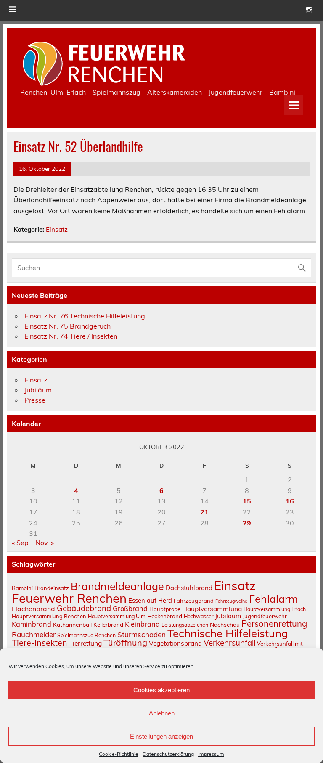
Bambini (22, 588)
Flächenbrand (33, 608)
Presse (34, 400)
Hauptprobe (164, 609)
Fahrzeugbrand (194, 600)
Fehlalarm (273, 598)
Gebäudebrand (84, 608)
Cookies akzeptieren (161, 690)
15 (247, 501)
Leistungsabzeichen (185, 625)
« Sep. (21, 542)
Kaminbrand (31, 624)
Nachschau (225, 624)
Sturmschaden (141, 634)
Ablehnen (162, 713)
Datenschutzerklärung (168, 754)
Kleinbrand (142, 624)
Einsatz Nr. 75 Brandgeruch (67, 326)
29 (247, 523)
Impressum (211, 754)
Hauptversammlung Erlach (275, 609)
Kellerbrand (108, 624)
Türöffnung (125, 642)
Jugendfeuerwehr (265, 616)
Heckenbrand (164, 616)
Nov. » (44, 542)
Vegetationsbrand (175, 643)
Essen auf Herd (150, 600)
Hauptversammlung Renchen (49, 616)
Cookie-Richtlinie (118, 754)
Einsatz (57, 229)
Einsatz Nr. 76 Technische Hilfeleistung (84, 316)
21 (204, 512)
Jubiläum (38, 390)
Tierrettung (85, 643)
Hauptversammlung (212, 608)
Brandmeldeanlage (117, 586)
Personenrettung (274, 623)
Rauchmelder (34, 634)
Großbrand (130, 608)
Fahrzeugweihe (231, 601)
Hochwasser (198, 616)
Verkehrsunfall (229, 643)
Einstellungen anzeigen (161, 736)
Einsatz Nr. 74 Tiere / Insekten (70, 336)
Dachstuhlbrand (189, 588)
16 (290, 501)
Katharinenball (72, 624)
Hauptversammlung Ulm (117, 616)
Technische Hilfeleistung (227, 633)
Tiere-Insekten (39, 642)
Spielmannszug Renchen (86, 635)
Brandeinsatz (51, 588)
